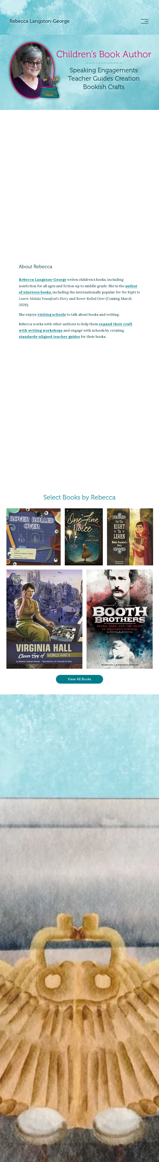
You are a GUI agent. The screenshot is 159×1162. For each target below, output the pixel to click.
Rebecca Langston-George (40, 21)
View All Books (79, 679)
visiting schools (51, 314)
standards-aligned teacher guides (49, 336)
